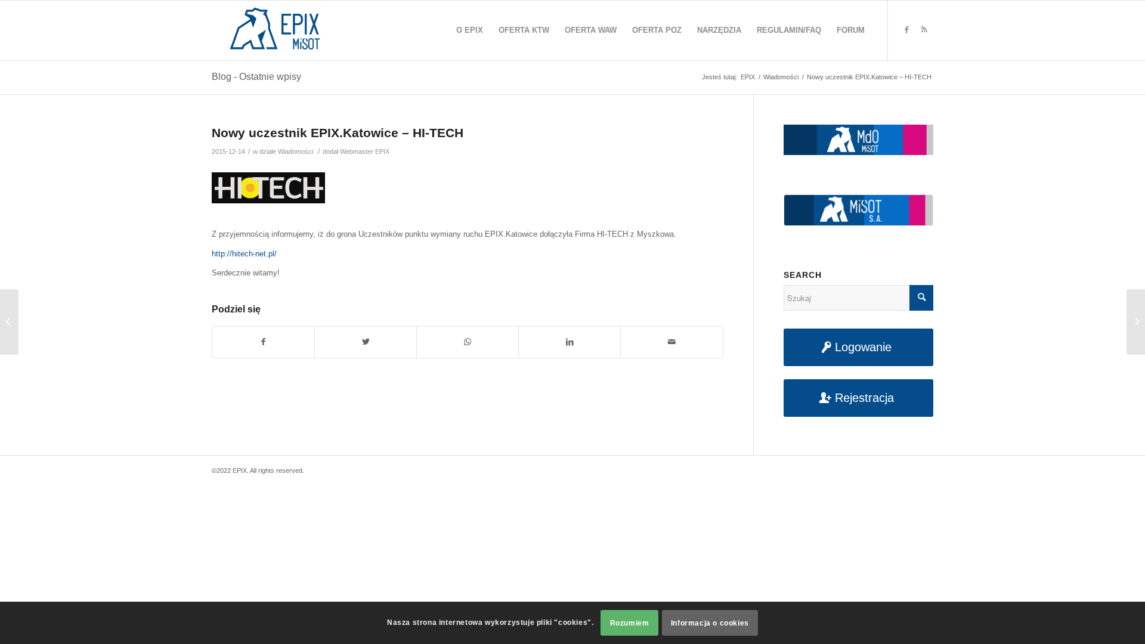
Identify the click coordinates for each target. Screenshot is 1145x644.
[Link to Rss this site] (924, 30)
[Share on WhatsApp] (467, 342)
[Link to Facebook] (906, 30)
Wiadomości (295, 151)
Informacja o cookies (710, 623)
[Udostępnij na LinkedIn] (569, 342)
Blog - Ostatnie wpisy (256, 77)
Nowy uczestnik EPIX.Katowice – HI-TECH (337, 133)
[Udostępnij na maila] (671, 342)
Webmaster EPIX (364, 151)
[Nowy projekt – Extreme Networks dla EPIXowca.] (9, 322)
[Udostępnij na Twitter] (365, 342)
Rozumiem (629, 623)
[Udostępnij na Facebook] (263, 342)
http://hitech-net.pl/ (244, 253)
